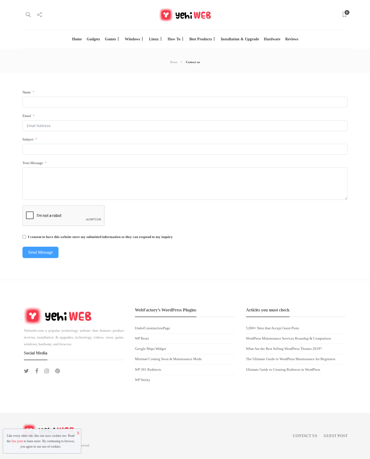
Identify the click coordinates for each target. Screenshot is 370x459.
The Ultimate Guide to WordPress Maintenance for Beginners (290, 359)
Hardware (272, 39)
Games (110, 39)
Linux (154, 39)
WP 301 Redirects (148, 369)
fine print (17, 441)
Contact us (305, 436)
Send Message (40, 252)
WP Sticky (142, 380)
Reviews (291, 39)
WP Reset (142, 338)
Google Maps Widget (150, 349)
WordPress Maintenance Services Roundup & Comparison (288, 338)
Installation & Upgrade (240, 39)
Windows (132, 39)
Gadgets (93, 39)
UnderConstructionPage (152, 328)
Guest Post (336, 436)
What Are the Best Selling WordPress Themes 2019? (284, 349)
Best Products (200, 39)
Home (77, 39)
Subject (28, 139)
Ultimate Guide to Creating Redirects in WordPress (283, 369)
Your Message (32, 163)
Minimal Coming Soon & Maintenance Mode (168, 359)
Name (26, 92)
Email (26, 116)
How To (174, 39)
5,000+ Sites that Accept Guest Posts (272, 328)
